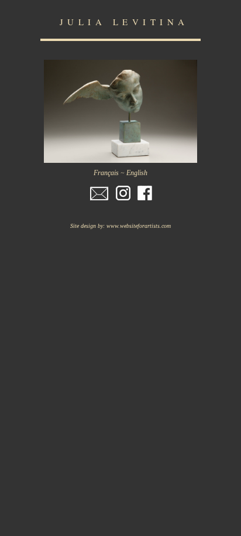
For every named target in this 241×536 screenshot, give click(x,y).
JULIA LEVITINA (124, 22)
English (136, 173)
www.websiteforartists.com (138, 226)
